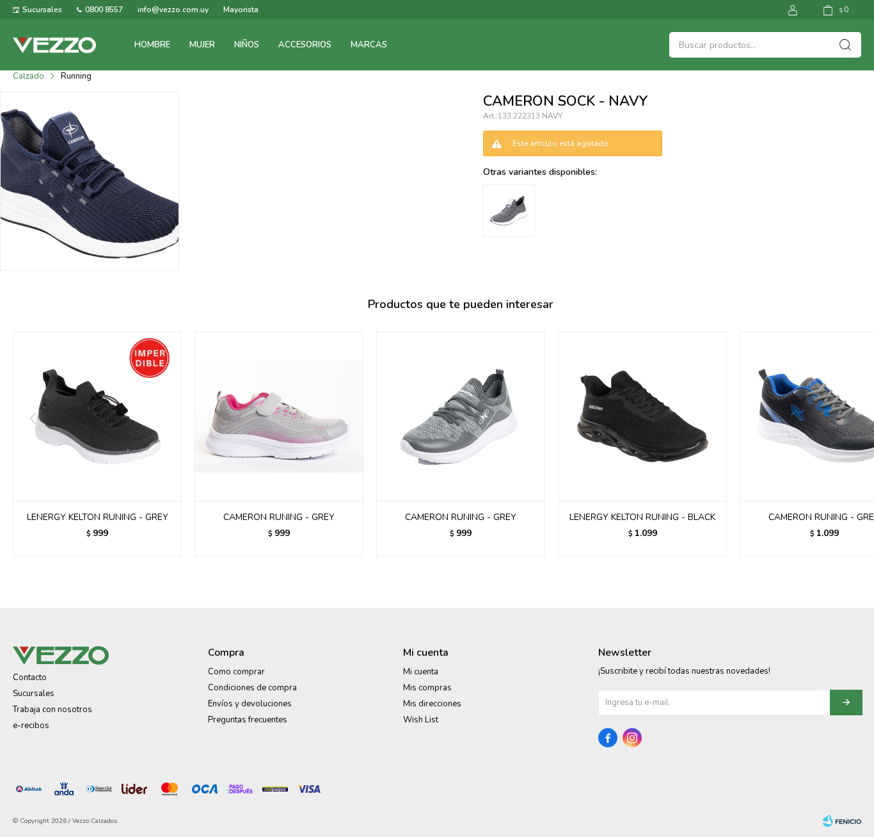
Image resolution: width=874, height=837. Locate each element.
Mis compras (427, 688)
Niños (246, 45)
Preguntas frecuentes (247, 720)
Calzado (28, 76)
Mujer (202, 45)
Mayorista (240, 9)
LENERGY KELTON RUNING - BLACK (642, 517)
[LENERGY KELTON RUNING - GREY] (97, 416)
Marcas (369, 45)
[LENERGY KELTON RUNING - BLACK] (642, 416)
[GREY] (508, 210)
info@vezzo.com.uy (173, 9)
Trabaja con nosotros (52, 709)
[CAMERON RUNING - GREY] (279, 416)
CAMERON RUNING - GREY (279, 517)
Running (76, 76)
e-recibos (31, 725)
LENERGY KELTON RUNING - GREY (97, 517)
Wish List (420, 720)
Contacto (30, 677)
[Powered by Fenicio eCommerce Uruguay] (842, 821)
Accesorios (304, 45)
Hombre (152, 45)
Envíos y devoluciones (250, 704)
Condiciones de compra (252, 688)
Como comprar (236, 672)
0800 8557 (104, 9)
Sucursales (42, 9)
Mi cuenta (420, 672)
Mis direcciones (432, 704)
